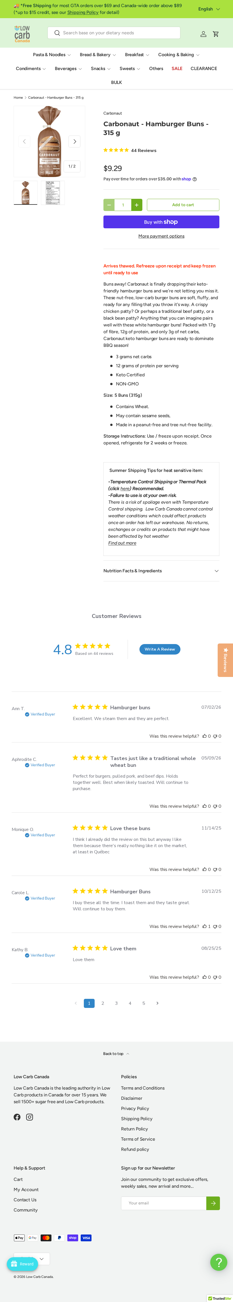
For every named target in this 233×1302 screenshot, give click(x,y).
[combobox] (114, 33)
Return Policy (134, 1129)
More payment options (161, 236)
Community (26, 1210)
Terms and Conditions (143, 1088)
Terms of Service (138, 1139)
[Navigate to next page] (157, 1003)
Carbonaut (112, 113)
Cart (18, 1179)
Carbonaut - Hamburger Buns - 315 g (56, 97)
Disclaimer (131, 1098)
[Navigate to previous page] (75, 1003)
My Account (26, 1189)
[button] (216, 34)
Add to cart (183, 204)
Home (18, 97)
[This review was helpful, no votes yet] (205, 736)
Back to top (113, 1053)
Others (156, 68)
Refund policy (135, 1149)
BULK (116, 82)
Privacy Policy (135, 1108)
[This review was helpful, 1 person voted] (205, 926)
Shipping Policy (83, 12)
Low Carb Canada (39, 1277)
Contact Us (25, 1199)
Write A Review (160, 649)
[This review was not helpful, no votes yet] (215, 736)
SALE (177, 68)
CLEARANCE (204, 68)
